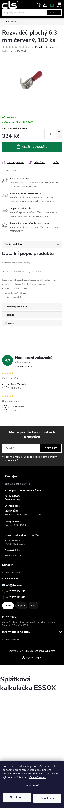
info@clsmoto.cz (15, 585)
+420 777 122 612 (15, 597)
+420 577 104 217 (15, 591)
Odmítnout (16, 797)
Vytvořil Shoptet (34, 657)
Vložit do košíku (35, 147)
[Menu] (59, 4)
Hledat (54, 12)
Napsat (21, 605)
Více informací (37, 777)
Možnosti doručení (17, 128)
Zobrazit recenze (23, 366)
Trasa (33, 605)
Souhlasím (47, 798)
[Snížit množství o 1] (59, 136)
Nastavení (32, 785)
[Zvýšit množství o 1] (59, 131)
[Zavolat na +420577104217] (39, 5)
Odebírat (51, 448)
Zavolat (8, 605)
